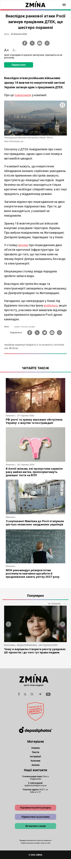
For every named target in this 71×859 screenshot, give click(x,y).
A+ (6, 50)
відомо (23, 245)
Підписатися (19, 64)
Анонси (36, 764)
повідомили (23, 95)
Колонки (35, 760)
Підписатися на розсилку (35, 816)
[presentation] (8, 624)
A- (14, 50)
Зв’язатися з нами (35, 825)
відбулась (51, 305)
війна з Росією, (21, 326)
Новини (35, 747)
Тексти (35, 752)
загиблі (31, 326)
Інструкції (35, 756)
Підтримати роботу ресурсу (35, 807)
